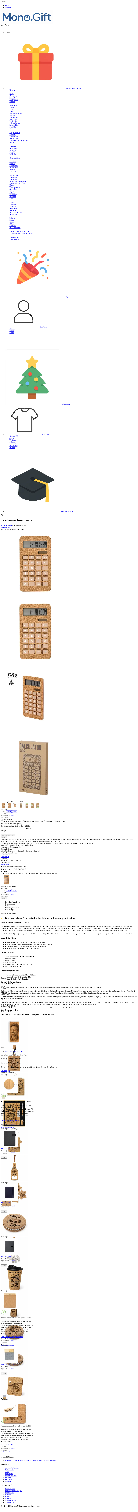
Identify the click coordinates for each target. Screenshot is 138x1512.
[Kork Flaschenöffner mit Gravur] (14, 1181)
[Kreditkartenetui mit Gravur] (14, 1427)
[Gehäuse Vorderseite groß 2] (37, 808)
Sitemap (8, 1481)
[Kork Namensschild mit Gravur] (14, 1071)
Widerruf (8, 1478)
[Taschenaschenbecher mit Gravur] (14, 1400)
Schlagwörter (9, 1502)
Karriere (8, 1496)
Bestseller (8, 1479)
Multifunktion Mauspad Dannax (12, 1337)
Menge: (3, 830)
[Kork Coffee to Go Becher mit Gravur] (14, 1290)
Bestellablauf (9, 1493)
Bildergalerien (10, 1489)
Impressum (9, 1474)
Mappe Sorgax (6, 1256)
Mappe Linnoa (6, 1148)
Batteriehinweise (10, 1476)
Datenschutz (9, 1470)
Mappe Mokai (5, 1202)
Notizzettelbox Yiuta (8, 1445)
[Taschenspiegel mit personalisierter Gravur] (14, 1372)
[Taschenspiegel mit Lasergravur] (14, 1236)
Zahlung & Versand (12, 1468)
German (8, 7)
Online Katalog (10, 1500)
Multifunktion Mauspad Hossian (12, 1364)
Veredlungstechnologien (13, 1491)
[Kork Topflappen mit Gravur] (14, 1099)
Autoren (8, 1498)
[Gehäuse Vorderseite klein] (32, 808)
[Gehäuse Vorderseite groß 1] (27, 808)
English (7, 5)
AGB (7, 1472)
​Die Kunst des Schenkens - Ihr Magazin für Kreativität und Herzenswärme (30, 1460)
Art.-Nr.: (4, 529)
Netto (14, 811)
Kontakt (8, 1495)
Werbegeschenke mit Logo (14, 1051)
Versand (13, 815)
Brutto (9, 811)
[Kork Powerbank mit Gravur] (14, 1044)
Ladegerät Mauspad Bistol (10, 1120)
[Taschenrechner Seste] (34, 597)
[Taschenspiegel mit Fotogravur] (14, 1345)
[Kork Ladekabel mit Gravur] (14, 1263)
